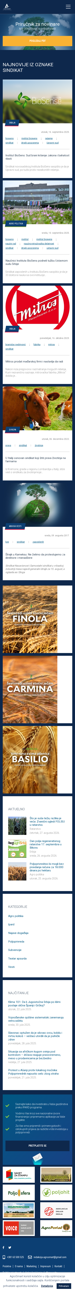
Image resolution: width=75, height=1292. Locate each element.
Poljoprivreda (16, 941)
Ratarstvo (35, 828)
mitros (51, 344)
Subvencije (14, 950)
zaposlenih (38, 542)
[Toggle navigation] (68, 7)
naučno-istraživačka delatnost (39, 243)
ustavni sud (52, 248)
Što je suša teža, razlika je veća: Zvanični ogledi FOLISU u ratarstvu (47, 822)
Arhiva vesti (15, 526)
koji (7, 542)
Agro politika (16, 223)
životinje (39, 445)
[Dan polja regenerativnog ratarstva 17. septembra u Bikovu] (17, 848)
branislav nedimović (15, 344)
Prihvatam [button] (64, 1286)
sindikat (9, 143)
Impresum (45, 1266)
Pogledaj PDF (37, 40)
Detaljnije (47, 1286)
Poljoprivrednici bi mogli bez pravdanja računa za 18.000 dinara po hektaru (47, 867)
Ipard (11, 924)
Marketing (32, 1266)
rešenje (49, 138)
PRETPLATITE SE (37, 1145)
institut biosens (29, 138)
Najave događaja (18, 933)
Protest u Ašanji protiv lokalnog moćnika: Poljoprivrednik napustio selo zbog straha (33, 1072)
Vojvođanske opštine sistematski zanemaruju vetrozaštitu (36, 1019)
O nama (19, 1266)
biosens (9, 138)
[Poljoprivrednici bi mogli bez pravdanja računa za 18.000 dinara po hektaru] (17, 871)
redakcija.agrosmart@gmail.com (50, 1257)
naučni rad (10, 243)
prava (8, 445)
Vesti (11, 967)
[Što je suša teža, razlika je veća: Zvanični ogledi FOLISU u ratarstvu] (17, 825)
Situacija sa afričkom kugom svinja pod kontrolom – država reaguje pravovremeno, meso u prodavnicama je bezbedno (34, 1055)
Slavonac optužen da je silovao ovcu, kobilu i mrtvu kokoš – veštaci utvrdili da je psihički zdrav (35, 1036)
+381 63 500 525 (15, 1257)
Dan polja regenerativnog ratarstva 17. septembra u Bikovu (46, 844)
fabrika (36, 344)
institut (25, 239)
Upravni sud (53, 143)
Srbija (12, 122)
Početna (7, 1266)
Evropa (12, 429)
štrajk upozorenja (30, 143)
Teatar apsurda (17, 958)
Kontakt (58, 1266)
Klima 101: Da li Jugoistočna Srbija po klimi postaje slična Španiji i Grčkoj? (34, 1003)
